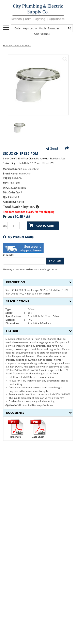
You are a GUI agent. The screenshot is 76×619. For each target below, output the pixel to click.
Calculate (55, 261)
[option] (19, 130)
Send (54, 148)
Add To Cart (45, 226)
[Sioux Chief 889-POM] (64, 59)
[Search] (70, 28)
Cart (42, 33)
